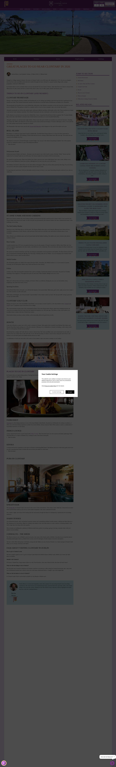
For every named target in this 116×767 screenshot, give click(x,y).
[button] (4, 763)
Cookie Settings (56, 392)
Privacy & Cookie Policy (50, 386)
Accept (70, 392)
